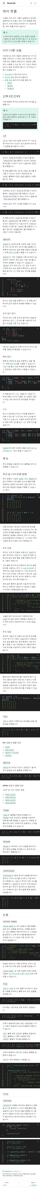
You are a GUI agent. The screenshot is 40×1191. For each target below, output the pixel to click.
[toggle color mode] (31, 3)
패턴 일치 (13, 252)
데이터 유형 (9, 77)
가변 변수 (14, 41)
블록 (32, 36)
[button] (4, 3)
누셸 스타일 (27, 568)
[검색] (35, 3)
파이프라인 (9, 74)
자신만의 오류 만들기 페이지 (20, 974)
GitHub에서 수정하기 (12, 1171)
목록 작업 (8, 80)
